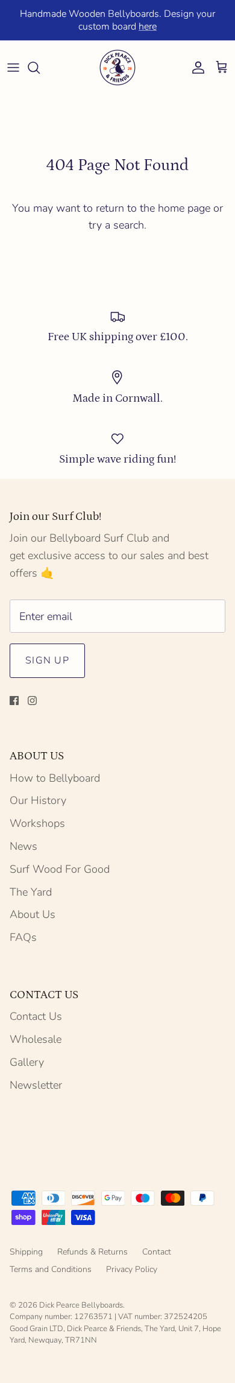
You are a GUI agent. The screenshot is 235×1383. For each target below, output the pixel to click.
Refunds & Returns (92, 1252)
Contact (156, 1252)
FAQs (23, 937)
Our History (38, 800)
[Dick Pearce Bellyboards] (117, 67)
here (148, 26)
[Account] (195, 67)
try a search (116, 225)
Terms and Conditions (51, 1269)
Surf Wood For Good (60, 869)
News (23, 846)
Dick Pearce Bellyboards (81, 1305)
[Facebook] (14, 700)
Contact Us (36, 1016)
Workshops (37, 823)
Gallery (27, 1062)
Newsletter (36, 1085)
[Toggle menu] (13, 67)
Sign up (47, 660)
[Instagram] (32, 700)
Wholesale (35, 1039)
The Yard (31, 892)
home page (184, 208)
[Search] (40, 67)
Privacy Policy (131, 1269)
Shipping (26, 1252)
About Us (32, 914)
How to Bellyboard (55, 778)
